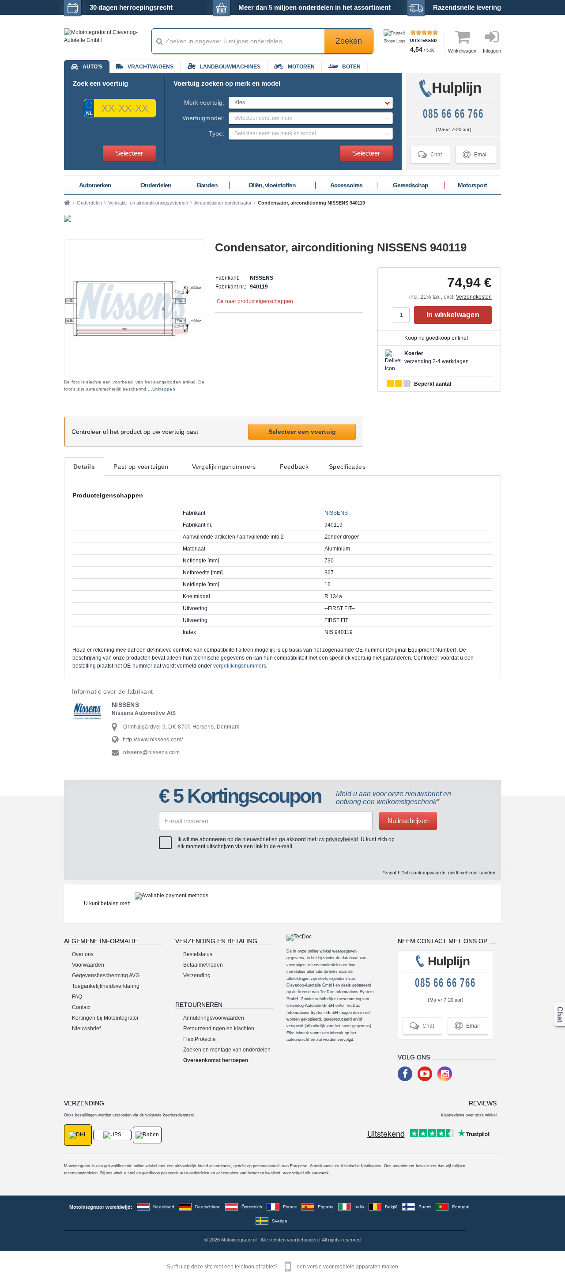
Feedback (294, 466)
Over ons (83, 954)
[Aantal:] (403, 315)
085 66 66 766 (453, 114)
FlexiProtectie (199, 1039)
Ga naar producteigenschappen (255, 301)
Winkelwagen (462, 50)
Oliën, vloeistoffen (272, 185)
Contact (81, 1007)
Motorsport (472, 185)
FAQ (77, 997)
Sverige (279, 1220)
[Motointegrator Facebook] (405, 1074)
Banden (207, 185)
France (290, 1206)
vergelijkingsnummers (239, 666)
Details (84, 466)
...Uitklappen (161, 389)
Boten (351, 67)
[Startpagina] (67, 202)
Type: (216, 133)
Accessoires (346, 185)
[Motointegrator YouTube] (425, 1074)
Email (475, 154)
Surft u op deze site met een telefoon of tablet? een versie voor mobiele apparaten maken (282, 1267)
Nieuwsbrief (86, 1028)
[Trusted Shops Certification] (396, 41)
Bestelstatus (197, 954)
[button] (311, 103)
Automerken (95, 185)
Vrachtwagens (150, 67)
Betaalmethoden (203, 965)
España (326, 1206)
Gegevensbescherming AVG (105, 975)
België (391, 1206)
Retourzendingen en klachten (218, 1028)
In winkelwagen (452, 315)
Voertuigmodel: (203, 117)
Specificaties (347, 466)
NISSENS (336, 513)
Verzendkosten (474, 297)
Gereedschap (410, 185)
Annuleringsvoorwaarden (213, 1018)
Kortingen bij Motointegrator (105, 1018)
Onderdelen (155, 185)
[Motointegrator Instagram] (444, 1074)
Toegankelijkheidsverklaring (105, 986)
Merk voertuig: (204, 102)
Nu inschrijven (408, 820)
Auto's (92, 67)
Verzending (197, 975)
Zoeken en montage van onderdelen (227, 1050)
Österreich (251, 1206)
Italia (359, 1206)
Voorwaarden (88, 965)
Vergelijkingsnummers (224, 466)
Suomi (424, 1206)
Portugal (460, 1206)
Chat (430, 154)
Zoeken (348, 41)
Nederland (163, 1206)
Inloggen (492, 50)
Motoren (301, 67)
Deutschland (208, 1206)
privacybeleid (342, 839)
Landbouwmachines (230, 67)
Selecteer (129, 153)
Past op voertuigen (140, 466)
